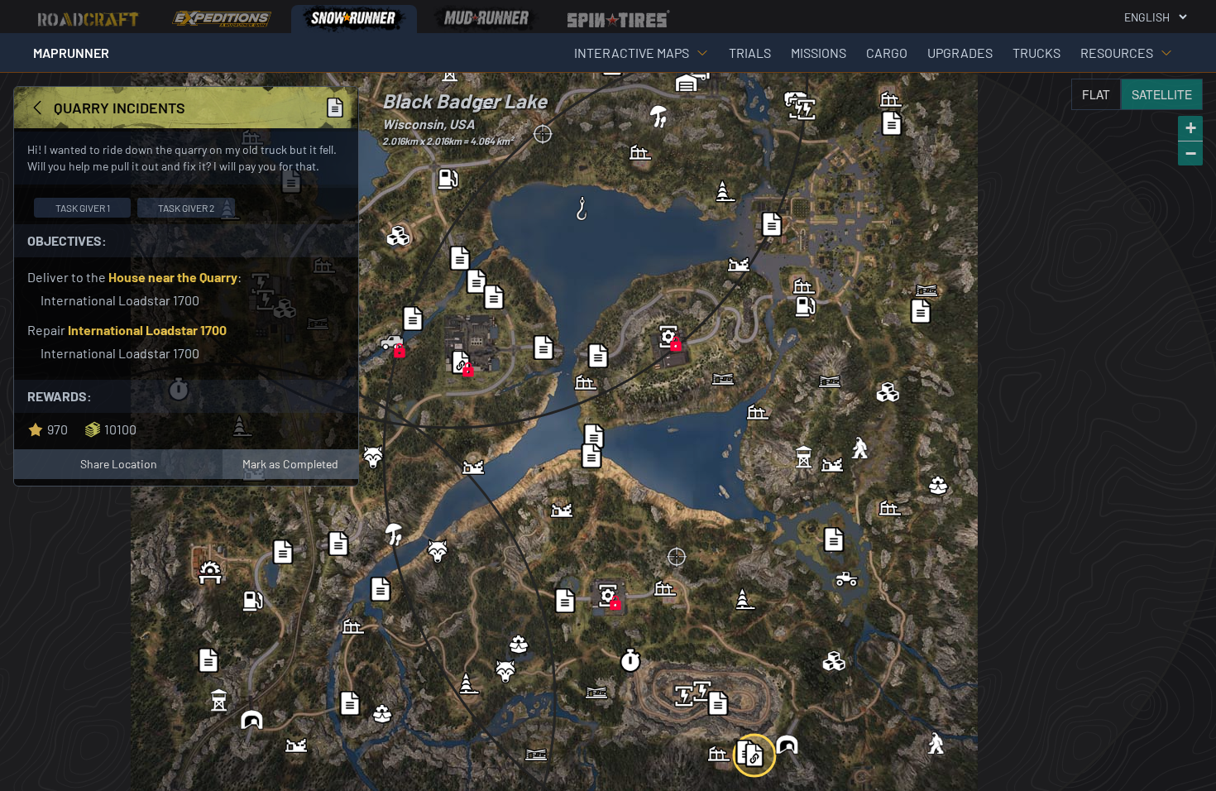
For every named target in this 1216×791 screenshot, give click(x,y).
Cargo (886, 52)
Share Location (118, 464)
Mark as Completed (290, 464)
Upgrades (960, 52)
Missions (818, 52)
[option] (89, 19)
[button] (668, 336)
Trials (750, 52)
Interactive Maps (631, 52)
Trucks (1036, 52)
